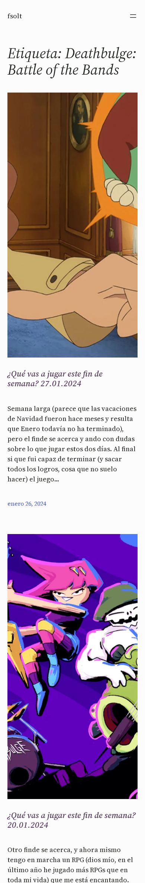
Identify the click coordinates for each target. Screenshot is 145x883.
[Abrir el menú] (133, 16)
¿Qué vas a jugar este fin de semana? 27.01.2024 (55, 379)
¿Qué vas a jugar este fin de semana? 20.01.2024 (71, 820)
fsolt (14, 16)
